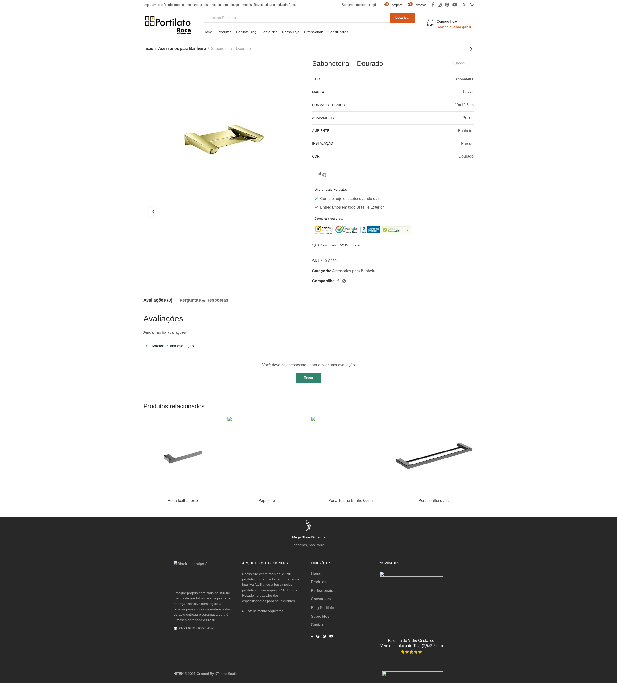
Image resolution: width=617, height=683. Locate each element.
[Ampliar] (152, 211)
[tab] (158, 300)
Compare (352, 245)
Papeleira (266, 500)
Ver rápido (214, 449)
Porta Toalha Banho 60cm (350, 500)
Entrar (308, 378)
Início (148, 48)
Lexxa (468, 92)
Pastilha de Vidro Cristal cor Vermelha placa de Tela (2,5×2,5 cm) (411, 643)
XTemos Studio (226, 674)
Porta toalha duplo (434, 500)
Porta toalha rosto (183, 500)
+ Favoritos (326, 245)
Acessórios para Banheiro (182, 48)
